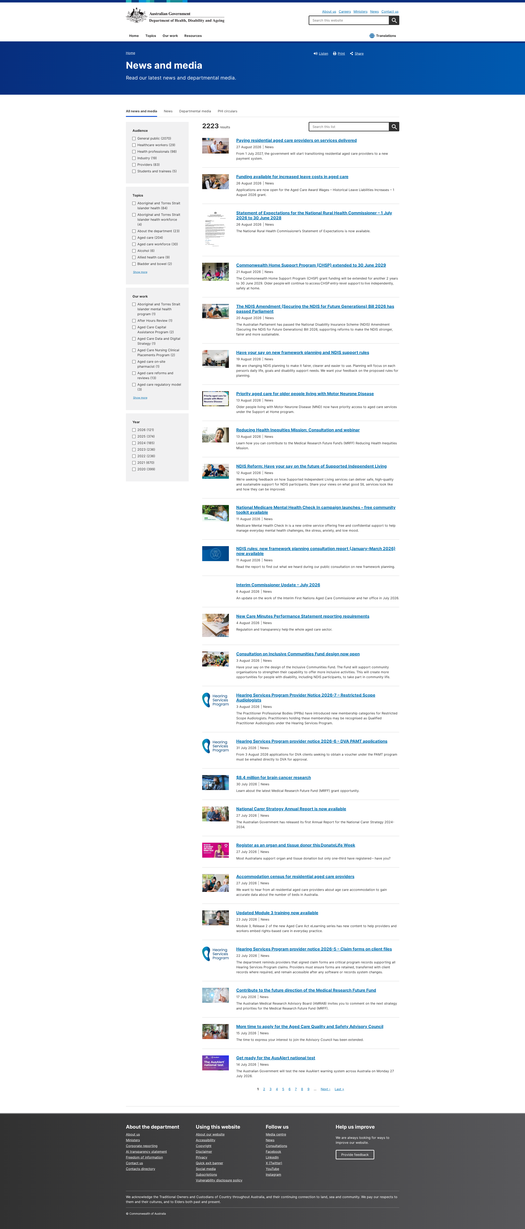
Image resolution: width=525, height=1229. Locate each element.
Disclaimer (204, 1151)
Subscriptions (206, 1174)
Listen (323, 53)
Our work (170, 36)
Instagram (273, 1174)
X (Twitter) (274, 1163)
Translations (386, 36)
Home (134, 36)
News (374, 11)
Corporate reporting (142, 1146)
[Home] (175, 15)
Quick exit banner (209, 1163)
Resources (193, 36)
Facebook (273, 1151)
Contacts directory (140, 1169)
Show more (140, 272)
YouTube (272, 1169)
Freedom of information (144, 1157)
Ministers (361, 11)
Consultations (276, 1146)
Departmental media (195, 111)
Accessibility (205, 1140)
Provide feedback (355, 1155)
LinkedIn (272, 1157)
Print (341, 53)
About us (329, 11)
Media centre (276, 1134)
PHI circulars (227, 111)
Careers (345, 11)
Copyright (203, 1146)
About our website (210, 1134)
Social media (206, 1169)
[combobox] (349, 20)
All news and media (141, 111)
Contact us (389, 11)
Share (359, 53)
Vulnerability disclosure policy (219, 1180)
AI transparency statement (146, 1151)
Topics (150, 36)
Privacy (201, 1157)
